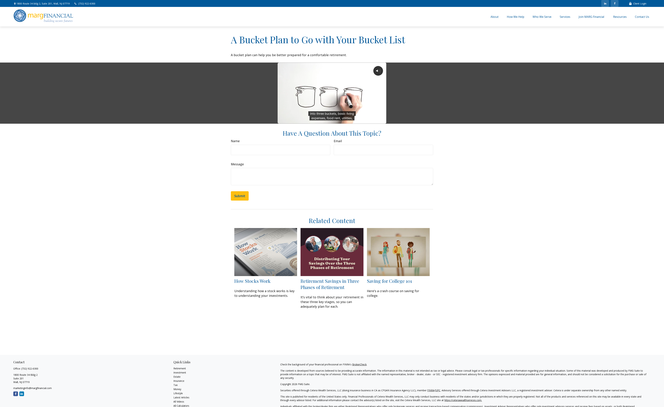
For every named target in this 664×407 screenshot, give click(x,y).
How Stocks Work (252, 281)
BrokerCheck (359, 364)
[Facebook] (615, 3)
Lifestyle (178, 393)
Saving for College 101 (389, 281)
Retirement (179, 368)
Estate (177, 376)
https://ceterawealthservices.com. (463, 400)
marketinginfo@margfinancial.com (32, 388)
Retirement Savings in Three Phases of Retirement (330, 284)
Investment (179, 372)
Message (237, 164)
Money (177, 389)
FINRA (430, 390)
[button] (494, 16)
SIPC (437, 390)
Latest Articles (181, 397)
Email (338, 141)
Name (235, 141)
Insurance (178, 380)
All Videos (178, 401)
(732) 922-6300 (86, 3)
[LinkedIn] (605, 3)
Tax (175, 385)
